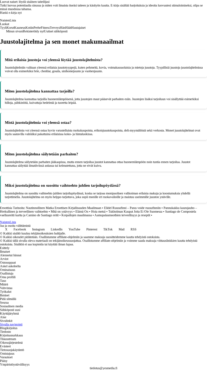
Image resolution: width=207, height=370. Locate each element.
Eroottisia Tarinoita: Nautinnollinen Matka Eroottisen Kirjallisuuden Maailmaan (50, 208)
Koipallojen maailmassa (76, 215)
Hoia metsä (98, 211)
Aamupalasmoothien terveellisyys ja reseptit (122, 215)
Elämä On (81, 211)
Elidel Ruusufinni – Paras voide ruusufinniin (132, 208)
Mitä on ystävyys (62, 211)
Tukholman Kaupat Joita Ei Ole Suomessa (135, 211)
